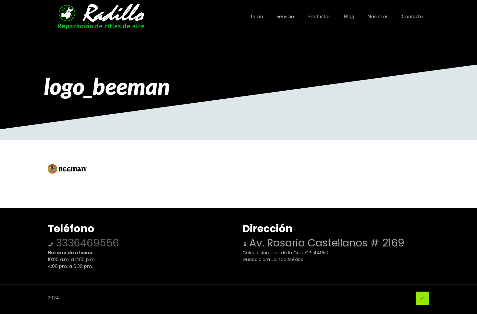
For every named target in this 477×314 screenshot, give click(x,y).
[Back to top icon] (422, 298)
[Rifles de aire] (101, 16)
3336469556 (86, 242)
